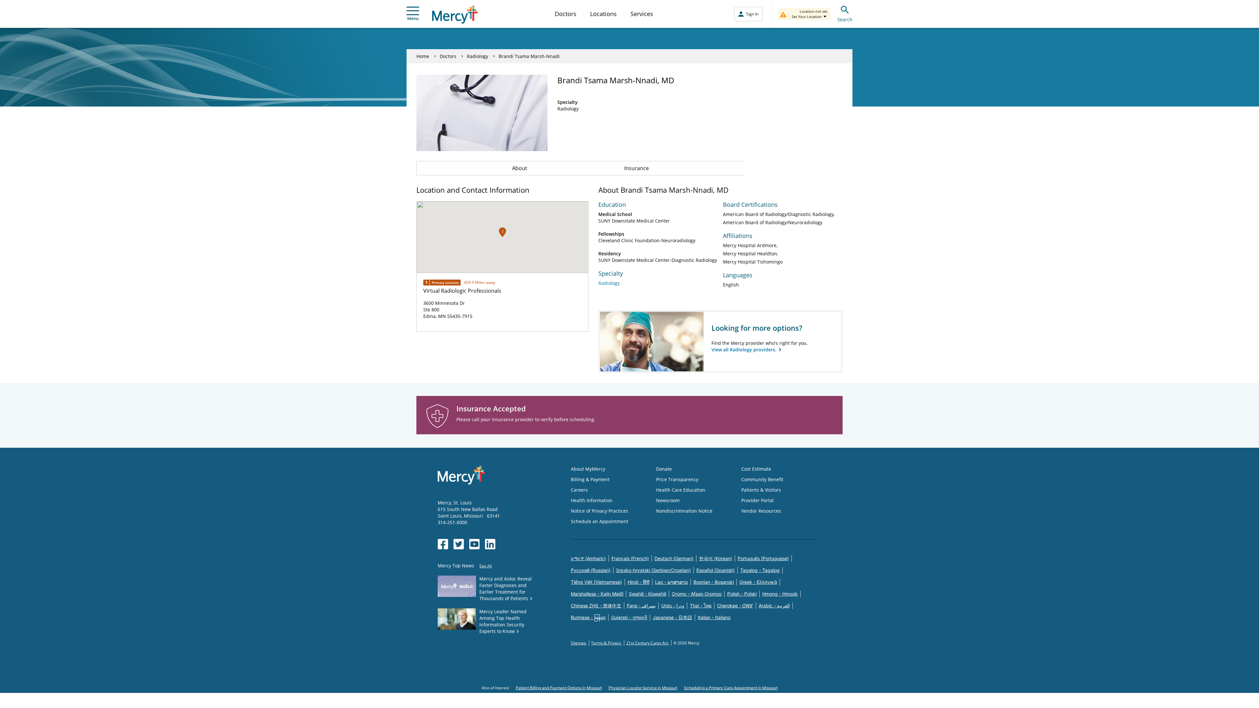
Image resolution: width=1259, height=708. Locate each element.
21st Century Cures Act (647, 643)
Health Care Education (680, 490)
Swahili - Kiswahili (647, 594)
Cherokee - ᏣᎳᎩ (735, 605)
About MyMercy (588, 469)
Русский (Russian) (590, 570)
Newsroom (668, 500)
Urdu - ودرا (672, 605)
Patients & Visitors (761, 490)
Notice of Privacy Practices (599, 511)
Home (422, 56)
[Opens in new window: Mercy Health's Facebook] (443, 544)
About (519, 168)
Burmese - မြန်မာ (588, 617)
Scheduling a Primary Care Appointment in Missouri (731, 687)
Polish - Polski (742, 594)
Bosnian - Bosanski (713, 582)
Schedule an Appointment (599, 521)
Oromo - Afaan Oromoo (697, 594)
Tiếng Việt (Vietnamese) (596, 582)
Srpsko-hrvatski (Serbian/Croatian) (653, 570)
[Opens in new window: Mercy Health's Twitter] (458, 544)
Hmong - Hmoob (780, 594)
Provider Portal (757, 500)
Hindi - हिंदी (638, 582)
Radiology (477, 56)
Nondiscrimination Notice (684, 511)
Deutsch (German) (673, 558)
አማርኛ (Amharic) (588, 558)
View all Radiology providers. (744, 349)
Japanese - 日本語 (672, 617)
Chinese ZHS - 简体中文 (596, 605)
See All (485, 566)
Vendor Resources (761, 511)
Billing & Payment (590, 479)
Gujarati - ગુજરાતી (629, 617)
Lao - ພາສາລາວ (671, 582)
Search (844, 19)
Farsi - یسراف (641, 605)
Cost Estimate (756, 469)
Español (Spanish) (715, 570)
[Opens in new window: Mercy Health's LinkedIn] (490, 544)
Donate (664, 469)
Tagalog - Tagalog (760, 570)
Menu (413, 18)
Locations (603, 14)
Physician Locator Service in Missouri (643, 687)
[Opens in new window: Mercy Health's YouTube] (474, 544)
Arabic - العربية (774, 605)
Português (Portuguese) (763, 558)
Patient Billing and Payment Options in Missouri (559, 687)
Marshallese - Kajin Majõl (597, 594)
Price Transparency (677, 479)
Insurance (636, 168)
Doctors (565, 14)
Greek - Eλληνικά (758, 582)
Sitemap (579, 643)
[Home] (455, 15)
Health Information (591, 500)
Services (641, 14)
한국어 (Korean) (715, 558)
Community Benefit (762, 479)
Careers (579, 490)
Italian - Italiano (714, 617)
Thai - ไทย (700, 605)
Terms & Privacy (606, 643)
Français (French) (630, 558)
